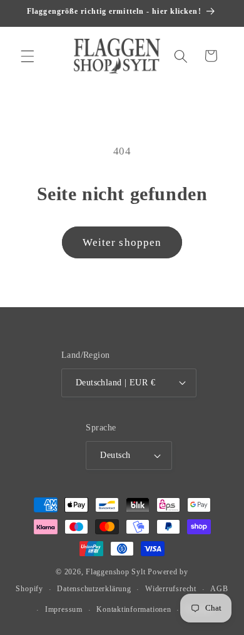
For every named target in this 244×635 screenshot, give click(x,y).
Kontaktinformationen (133, 609)
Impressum (64, 609)
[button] (28, 56)
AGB (219, 588)
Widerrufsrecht (170, 588)
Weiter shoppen (122, 242)
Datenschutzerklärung (94, 588)
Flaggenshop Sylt (115, 571)
